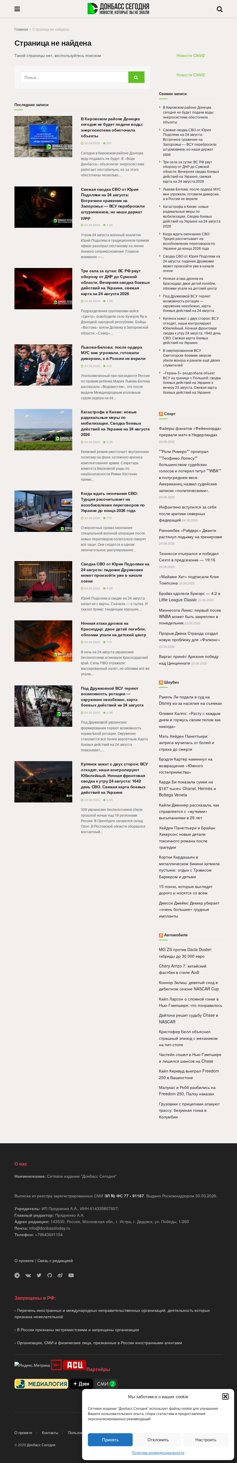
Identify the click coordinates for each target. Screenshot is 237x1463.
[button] (225, 1396)
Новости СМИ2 (191, 55)
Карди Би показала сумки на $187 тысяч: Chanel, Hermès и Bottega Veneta (187, 788)
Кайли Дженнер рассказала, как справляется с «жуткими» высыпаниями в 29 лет (189, 811)
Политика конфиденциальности (158, 1452)
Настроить (205, 1439)
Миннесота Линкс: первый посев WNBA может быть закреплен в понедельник (190, 616)
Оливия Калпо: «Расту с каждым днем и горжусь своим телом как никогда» (190, 719)
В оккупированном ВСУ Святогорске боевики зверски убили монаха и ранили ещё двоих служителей (191, 357)
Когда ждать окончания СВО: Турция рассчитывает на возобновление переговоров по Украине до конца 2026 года (113, 501)
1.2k (109, 225)
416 (109, 366)
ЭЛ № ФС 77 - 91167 (124, 1195)
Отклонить (158, 1439)
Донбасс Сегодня (41, 1444)
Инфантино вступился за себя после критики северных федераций (187, 513)
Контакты (50, 1432)
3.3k (109, 442)
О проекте (24, 1260)
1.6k (109, 301)
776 (109, 518)
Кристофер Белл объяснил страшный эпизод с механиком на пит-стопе (188, 1038)
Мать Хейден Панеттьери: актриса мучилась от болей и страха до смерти (186, 742)
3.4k (109, 713)
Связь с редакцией (55, 1260)
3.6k (109, 800)
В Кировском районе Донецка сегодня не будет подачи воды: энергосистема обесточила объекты (112, 127)
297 (109, 143)
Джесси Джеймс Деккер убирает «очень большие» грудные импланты (189, 909)
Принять (110, 1439)
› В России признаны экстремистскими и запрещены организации (76, 1329)
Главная (21, 29)
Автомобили (176, 934)
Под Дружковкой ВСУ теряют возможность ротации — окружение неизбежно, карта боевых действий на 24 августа (112, 696)
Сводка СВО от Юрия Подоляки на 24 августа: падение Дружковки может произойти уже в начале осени (115, 572)
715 (109, 642)
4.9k (109, 588)
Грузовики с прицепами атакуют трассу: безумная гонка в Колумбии (189, 1110)
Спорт (169, 413)
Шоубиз (171, 682)
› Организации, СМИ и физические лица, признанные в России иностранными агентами (98, 1342)
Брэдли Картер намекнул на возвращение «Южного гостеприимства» (185, 765)
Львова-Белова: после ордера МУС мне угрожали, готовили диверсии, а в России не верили (113, 352)
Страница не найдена (51, 29)
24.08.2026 (92, 143)
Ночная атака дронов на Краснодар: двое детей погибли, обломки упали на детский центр (113, 628)
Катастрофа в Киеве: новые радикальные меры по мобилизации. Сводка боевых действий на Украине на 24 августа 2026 (115, 423)
